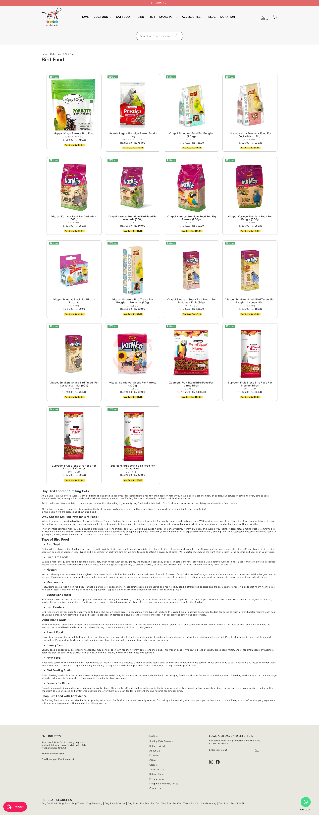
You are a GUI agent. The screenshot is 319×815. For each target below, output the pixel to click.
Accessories (191, 17)
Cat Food (123, 17)
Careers (153, 764)
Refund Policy (156, 774)
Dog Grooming (94, 803)
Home (85, 17)
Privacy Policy (156, 779)
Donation (227, 17)
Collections (56, 54)
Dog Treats (78, 803)
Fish (152, 17)
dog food (138, 503)
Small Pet (167, 17)
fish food (168, 503)
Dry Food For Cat (149, 803)
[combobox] (159, 36)
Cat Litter (223, 803)
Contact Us (155, 788)
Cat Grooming (208, 803)
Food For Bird (238, 803)
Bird (141, 17)
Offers (152, 760)
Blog (212, 17)
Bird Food (69, 54)
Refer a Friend (157, 746)
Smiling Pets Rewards (161, 741)
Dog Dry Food (49, 803)
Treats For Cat (191, 803)
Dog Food (101, 17)
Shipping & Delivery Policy (163, 783)
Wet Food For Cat (171, 803)
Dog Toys (133, 803)
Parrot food (48, 637)
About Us (154, 750)
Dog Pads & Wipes (115, 803)
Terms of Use (156, 769)
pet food (94, 503)
